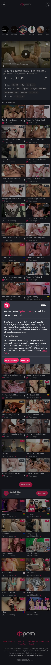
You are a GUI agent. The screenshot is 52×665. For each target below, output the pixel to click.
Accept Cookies (11, 360)
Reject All (25, 360)
